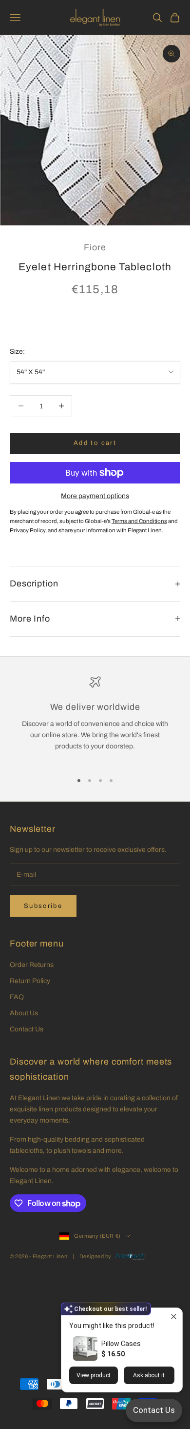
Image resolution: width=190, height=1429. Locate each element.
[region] (95, 720)
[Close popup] (173, 1316)
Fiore (95, 247)
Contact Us (26, 1029)
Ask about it (149, 1375)
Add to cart (95, 443)
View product (93, 1375)
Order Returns (32, 964)
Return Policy (30, 981)
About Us (24, 1013)
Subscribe (43, 906)
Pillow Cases (121, 1344)
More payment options (95, 496)
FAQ (17, 997)
